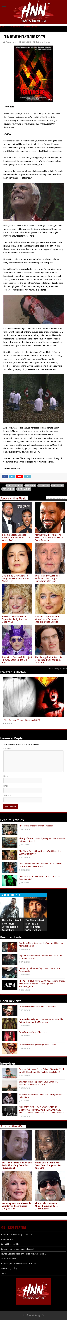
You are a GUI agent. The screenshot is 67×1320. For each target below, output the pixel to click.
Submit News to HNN (10, 1244)
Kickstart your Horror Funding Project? (17, 1249)
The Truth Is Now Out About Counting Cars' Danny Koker (47, 1206)
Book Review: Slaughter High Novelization (37, 1045)
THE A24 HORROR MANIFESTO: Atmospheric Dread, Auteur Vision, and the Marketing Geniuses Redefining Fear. (42, 984)
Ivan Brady (44, 486)
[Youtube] (39, 1315)
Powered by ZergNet (58, 669)
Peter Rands (8, 489)
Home (3, 27)
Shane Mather (24, 489)
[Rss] (24, 1315)
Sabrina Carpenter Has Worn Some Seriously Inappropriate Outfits (47, 619)
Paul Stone (58, 486)
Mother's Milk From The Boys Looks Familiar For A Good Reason (49, 537)
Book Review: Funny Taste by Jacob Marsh (37, 1006)
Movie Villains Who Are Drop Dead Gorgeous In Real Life (48, 1165)
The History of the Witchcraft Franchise (36, 826)
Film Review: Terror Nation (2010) (21, 720)
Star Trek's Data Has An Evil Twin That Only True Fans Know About (17, 1165)
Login (3, 1273)
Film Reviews (14, 27)
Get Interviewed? (8, 1258)
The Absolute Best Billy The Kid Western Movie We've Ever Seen (34, 925)
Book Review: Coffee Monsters (32, 1032)
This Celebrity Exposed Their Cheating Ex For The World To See (16, 537)
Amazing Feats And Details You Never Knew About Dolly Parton (16, 1206)
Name (6, 776)
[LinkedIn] (36, 1315)
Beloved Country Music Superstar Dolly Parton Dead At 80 (14, 619)
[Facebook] (27, 1315)
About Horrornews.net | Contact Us (16, 1234)
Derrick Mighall (15, 486)
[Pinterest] (33, 1315)
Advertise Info (7, 1239)
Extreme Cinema (30, 27)
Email (5, 786)
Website (7, 795)
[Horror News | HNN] (34, 11)
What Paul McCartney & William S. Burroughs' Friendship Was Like (47, 578)
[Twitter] (30, 1315)
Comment (7, 748)
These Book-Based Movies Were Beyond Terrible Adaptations (11, 925)
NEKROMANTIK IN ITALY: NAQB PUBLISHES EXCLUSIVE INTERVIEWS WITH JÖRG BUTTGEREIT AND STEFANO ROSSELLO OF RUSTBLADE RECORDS (42, 1110)
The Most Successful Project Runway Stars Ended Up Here (17, 660)
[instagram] (42, 1315)
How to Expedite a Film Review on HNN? (18, 1263)
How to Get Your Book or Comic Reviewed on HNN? (23, 1254)
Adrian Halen (11, 42)
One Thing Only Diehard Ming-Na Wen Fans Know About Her (15, 578)
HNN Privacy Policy (9, 1268)
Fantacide (30, 486)
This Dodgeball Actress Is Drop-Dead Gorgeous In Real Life (48, 660)
